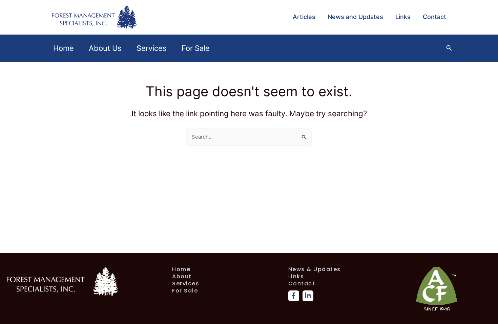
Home (63, 48)
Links (403, 16)
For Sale (196, 48)
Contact (434, 16)
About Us (105, 48)
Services (152, 48)
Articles (304, 16)
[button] (449, 48)
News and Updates (355, 16)
